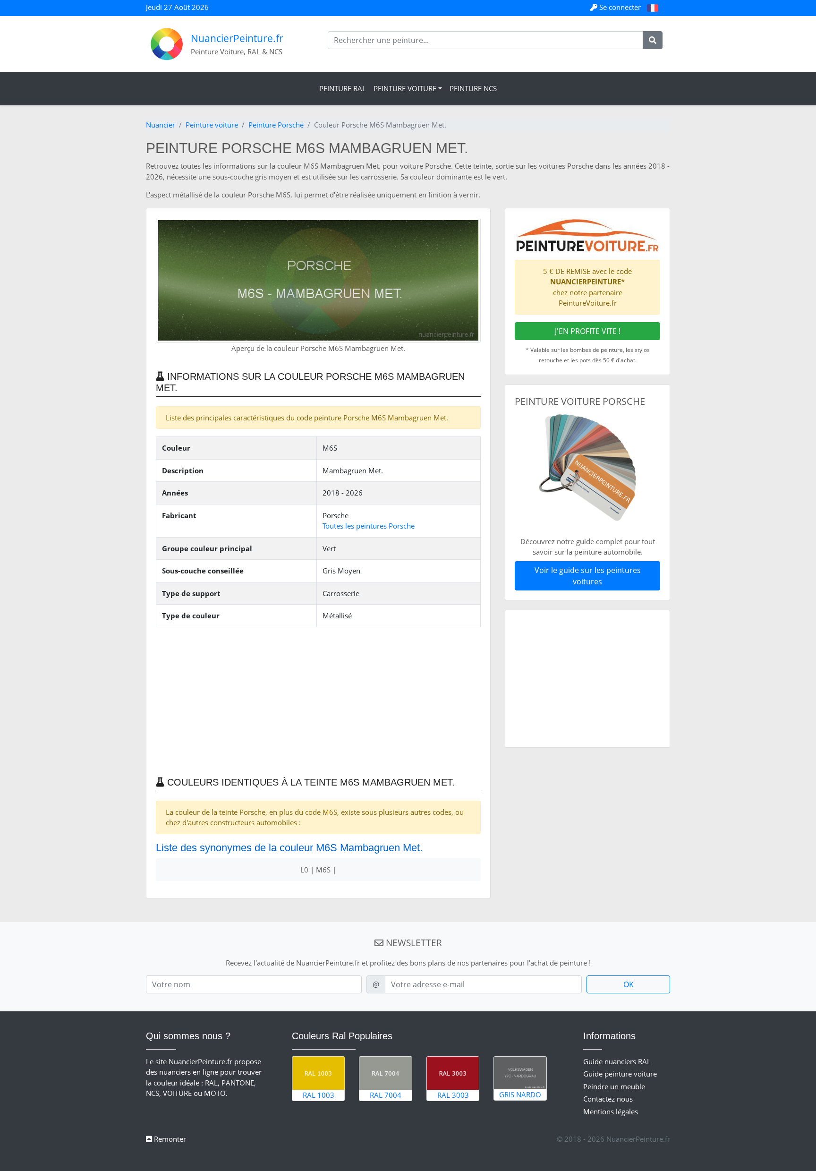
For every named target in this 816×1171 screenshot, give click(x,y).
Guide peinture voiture (620, 1073)
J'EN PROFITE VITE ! (587, 331)
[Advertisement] (318, 701)
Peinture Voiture (405, 88)
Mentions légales (610, 1111)
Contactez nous (608, 1098)
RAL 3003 (453, 1095)
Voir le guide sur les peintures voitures (588, 576)
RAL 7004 (385, 1095)
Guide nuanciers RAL (617, 1061)
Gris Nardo (520, 1094)
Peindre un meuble (614, 1086)
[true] (653, 40)
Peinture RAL (342, 88)
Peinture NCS (473, 88)
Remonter (169, 1139)
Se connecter (620, 7)
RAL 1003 (318, 1095)
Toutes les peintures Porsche (369, 525)
